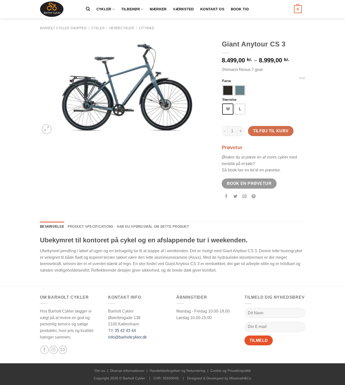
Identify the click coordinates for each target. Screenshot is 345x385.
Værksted (183, 9)
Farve (226, 81)
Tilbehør (130, 9)
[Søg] (88, 9)
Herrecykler (121, 28)
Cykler (103, 9)
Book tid (240, 9)
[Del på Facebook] (226, 196)
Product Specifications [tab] (91, 226)
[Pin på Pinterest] (254, 196)
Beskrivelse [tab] (52, 226)
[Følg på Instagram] (54, 350)
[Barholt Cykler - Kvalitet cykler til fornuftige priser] (57, 9)
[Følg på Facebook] (44, 350)
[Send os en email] (63, 350)
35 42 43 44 (125, 330)
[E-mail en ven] (244, 196)
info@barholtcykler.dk (127, 337)
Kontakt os (212, 9)
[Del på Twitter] (235, 196)
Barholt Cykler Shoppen (63, 28)
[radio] (228, 90)
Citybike (146, 28)
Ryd (302, 78)
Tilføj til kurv (271, 131)
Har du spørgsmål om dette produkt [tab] (153, 226)
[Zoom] (47, 129)
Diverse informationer (127, 371)
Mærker (158, 9)
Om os (99, 371)
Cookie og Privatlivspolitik (230, 371)
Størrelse (229, 99)
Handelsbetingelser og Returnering (177, 371)
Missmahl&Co (240, 378)
